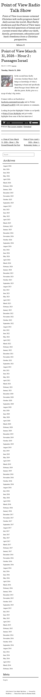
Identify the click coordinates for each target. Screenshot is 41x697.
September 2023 (8, 283)
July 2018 (6, 491)
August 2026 (7, 166)
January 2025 (7, 229)
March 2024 (7, 263)
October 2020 (7, 400)
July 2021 (6, 370)
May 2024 (6, 256)
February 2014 (8, 668)
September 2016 (8, 565)
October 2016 (7, 561)
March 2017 (7, 544)
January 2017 (7, 551)
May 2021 (6, 377)
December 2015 (8, 595)
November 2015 (8, 598)
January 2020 (7, 431)
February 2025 (8, 226)
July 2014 (6, 652)
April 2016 (6, 581)
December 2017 (8, 514)
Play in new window (15, 126)
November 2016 (8, 558)
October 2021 (7, 360)
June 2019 (6, 454)
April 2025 (6, 219)
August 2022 (7, 327)
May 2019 (6, 457)
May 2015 (6, 618)
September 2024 (8, 243)
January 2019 (7, 471)
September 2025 (8, 203)
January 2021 (7, 390)
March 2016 (7, 585)
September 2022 (8, 323)
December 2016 (8, 554)
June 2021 (6, 374)
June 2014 (6, 655)
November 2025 (8, 196)
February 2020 (8, 427)
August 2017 (7, 528)
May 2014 (6, 658)
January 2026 (7, 189)
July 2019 (6, 451)
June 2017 (6, 534)
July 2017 (6, 531)
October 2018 (7, 481)
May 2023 (6, 296)
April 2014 (6, 662)
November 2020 (8, 397)
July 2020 (6, 410)
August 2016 (7, 568)
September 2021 (8, 364)
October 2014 (7, 642)
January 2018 (7, 511)
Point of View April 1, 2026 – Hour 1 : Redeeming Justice (32, 142)
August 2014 (7, 648)
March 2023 (7, 303)
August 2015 (7, 608)
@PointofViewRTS (8, 105)
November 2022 (8, 317)
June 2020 (6, 414)
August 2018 (7, 487)
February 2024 (8, 266)
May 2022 (6, 337)
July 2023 (6, 290)
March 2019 (7, 464)
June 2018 (6, 494)
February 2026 (8, 186)
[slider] (35, 122)
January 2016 (7, 591)
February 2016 (8, 588)
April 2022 (6, 340)
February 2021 (8, 387)
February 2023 (8, 307)
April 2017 (6, 541)
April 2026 (6, 179)
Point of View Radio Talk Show (20, 8)
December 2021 (8, 353)
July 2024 (6, 250)
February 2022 (8, 347)
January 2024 (7, 270)
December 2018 (8, 474)
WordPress (9, 693)
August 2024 (7, 246)
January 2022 (7, 350)
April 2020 (6, 421)
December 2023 (8, 273)
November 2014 (8, 638)
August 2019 (7, 447)
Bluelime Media (31, 693)
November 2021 (8, 357)
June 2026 (6, 173)
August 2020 (7, 407)
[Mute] (30, 123)
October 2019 (7, 441)
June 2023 (6, 293)
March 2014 (7, 665)
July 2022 (6, 330)
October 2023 (7, 280)
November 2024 (8, 236)
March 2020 (7, 424)
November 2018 (8, 477)
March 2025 (7, 223)
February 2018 (8, 508)
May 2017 (6, 538)
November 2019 (8, 437)
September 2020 (8, 404)
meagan (14, 66)
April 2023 (6, 300)
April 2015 (6, 622)
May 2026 (6, 176)
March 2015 (7, 625)
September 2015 (8, 605)
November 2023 (8, 276)
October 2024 (7, 240)
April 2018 (6, 501)
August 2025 (7, 206)
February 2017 (8, 548)
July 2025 (6, 209)
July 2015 (6, 611)
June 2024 (6, 253)
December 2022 (8, 313)
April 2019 (6, 461)
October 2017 (7, 521)
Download (27, 126)
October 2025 (7, 199)
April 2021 (6, 380)
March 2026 (7, 183)
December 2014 (8, 635)
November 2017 (8, 518)
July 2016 (6, 571)
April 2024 (6, 260)
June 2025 (6, 213)
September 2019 (8, 444)
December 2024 (8, 233)
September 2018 (8, 484)
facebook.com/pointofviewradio (12, 102)
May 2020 (6, 417)
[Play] (4, 123)
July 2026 (6, 169)
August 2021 (7, 367)
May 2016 (6, 578)
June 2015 (6, 615)
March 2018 (7, 504)
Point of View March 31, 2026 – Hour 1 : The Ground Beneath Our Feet (10, 142)
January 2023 (7, 310)
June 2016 (6, 575)
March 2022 (7, 343)
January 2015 (7, 632)
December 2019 (8, 434)
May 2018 (6, 498)
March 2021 (7, 384)
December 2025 (8, 193)
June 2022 (6, 333)
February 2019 (8, 467)
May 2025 (6, 216)
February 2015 (8, 628)
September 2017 (8, 524)
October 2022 (7, 320)
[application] (20, 122)
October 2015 (7, 601)
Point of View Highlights (12, 113)
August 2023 (7, 286)
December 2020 (8, 394)
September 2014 (8, 645)
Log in (5, 680)
